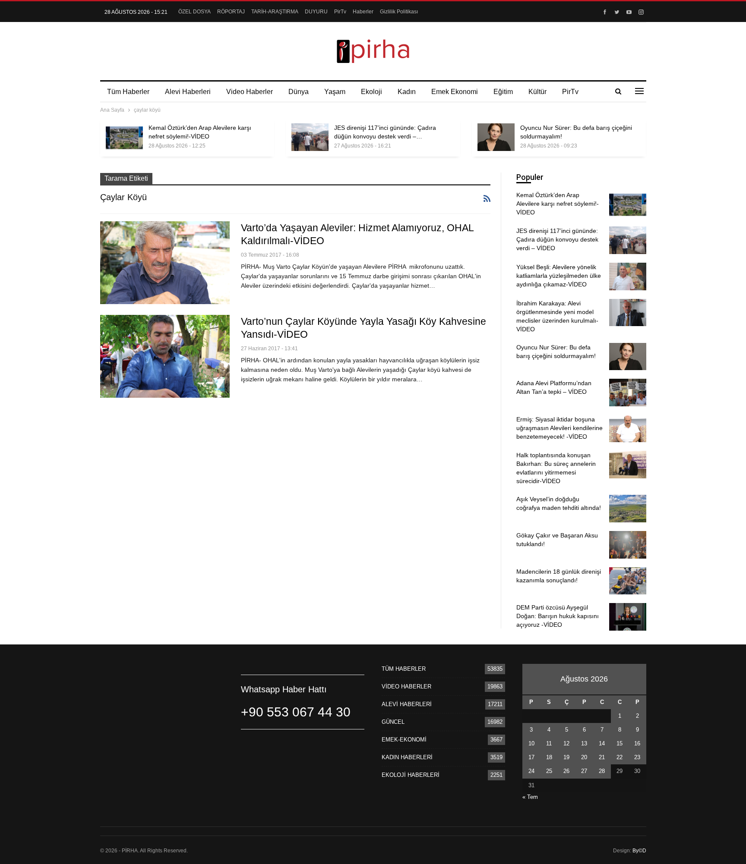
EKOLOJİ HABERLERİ (410, 775)
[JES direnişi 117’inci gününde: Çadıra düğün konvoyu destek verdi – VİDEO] (310, 137)
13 (584, 743)
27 (584, 771)
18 (549, 757)
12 (566, 743)
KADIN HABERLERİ (407, 757)
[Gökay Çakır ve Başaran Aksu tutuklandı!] (627, 545)
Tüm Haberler (128, 91)
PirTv (340, 12)
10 (531, 743)
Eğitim (503, 91)
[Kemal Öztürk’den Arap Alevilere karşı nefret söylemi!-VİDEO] (124, 137)
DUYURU (316, 12)
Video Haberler (249, 91)
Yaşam (334, 91)
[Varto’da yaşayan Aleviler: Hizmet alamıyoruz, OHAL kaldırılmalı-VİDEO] (165, 262)
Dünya (298, 91)
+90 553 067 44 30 (296, 712)
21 (602, 757)
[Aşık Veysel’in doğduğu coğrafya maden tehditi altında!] (627, 508)
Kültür (537, 91)
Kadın (407, 91)
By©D (639, 851)
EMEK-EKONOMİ (404, 739)
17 (531, 757)
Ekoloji (371, 91)
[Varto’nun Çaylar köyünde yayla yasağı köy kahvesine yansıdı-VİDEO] (165, 356)
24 (531, 771)
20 (584, 757)
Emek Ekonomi (454, 91)
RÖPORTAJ (231, 12)
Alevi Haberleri (188, 91)
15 (619, 743)
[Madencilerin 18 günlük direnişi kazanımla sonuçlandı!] (627, 581)
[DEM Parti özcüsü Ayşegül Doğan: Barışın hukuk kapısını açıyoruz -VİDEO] (627, 617)
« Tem (530, 797)
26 (566, 771)
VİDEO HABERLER (406, 686)
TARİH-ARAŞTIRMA (274, 12)
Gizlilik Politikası (399, 12)
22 (619, 757)
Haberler (363, 12)
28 (602, 771)
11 (549, 743)
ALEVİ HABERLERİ (407, 704)
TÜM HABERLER (404, 669)
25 (549, 771)
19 (566, 757)
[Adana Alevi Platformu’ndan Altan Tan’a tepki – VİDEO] (627, 392)
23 (637, 757)
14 (602, 743)
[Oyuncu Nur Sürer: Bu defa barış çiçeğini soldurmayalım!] (496, 137)
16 (637, 743)
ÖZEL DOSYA (194, 12)
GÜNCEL (393, 722)
